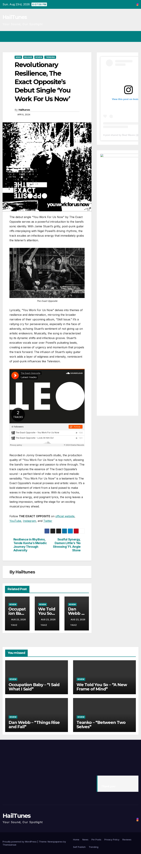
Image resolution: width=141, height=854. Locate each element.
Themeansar (9, 844)
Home (76, 839)
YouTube (15, 521)
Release (28, 57)
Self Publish (79, 847)
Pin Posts (96, 839)
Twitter (47, 521)
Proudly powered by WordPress (20, 841)
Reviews (126, 839)
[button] (122, 36)
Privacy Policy (111, 839)
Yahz (14, 625)
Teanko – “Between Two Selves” (101, 724)
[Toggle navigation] (135, 36)
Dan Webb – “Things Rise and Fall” (34, 724)
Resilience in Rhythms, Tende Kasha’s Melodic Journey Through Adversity (30, 545)
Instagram (29, 521)
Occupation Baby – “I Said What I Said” (34, 686)
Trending (50, 57)
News (18, 57)
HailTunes (15, 17)
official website (64, 516)
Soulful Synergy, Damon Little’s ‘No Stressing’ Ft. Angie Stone (67, 545)
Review (38, 57)
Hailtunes (24, 109)
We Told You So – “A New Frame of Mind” (102, 686)
